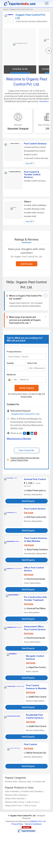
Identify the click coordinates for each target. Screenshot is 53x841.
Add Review (26, 263)
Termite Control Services (35, 180)
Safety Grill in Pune (13, 805)
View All (29, 163)
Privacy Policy (26, 397)
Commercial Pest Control (35, 147)
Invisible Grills (20, 69)
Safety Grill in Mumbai (14, 798)
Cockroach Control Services (36, 158)
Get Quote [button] (28, 513)
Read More (44, 101)
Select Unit (32, 363)
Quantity (10, 363)
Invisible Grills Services (34, 212)
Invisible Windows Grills (34, 209)
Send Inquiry (26, 387)
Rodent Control (30, 154)
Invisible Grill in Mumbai (31, 791)
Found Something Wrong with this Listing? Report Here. (24, 459)
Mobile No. (11, 375)
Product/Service (14, 352)
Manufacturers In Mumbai (19, 438)
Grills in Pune (32, 802)
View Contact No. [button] (26, 450)
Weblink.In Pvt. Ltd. (38, 821)
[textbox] (36, 368)
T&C (39, 394)
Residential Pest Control (34, 150)
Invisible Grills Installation (35, 205)
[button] (24, 433)
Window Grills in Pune (14, 802)
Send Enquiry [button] (28, 501)
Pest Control (30, 744)
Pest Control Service (34, 508)
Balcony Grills (25, 781)
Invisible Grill (39, 781)
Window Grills (11, 781)
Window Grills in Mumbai (16, 795)
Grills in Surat (30, 805)
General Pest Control (35, 479)
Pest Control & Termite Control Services (32, 175)
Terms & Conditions (33, 824)
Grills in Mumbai (12, 791)
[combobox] (12, 379)
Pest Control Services (35, 143)
